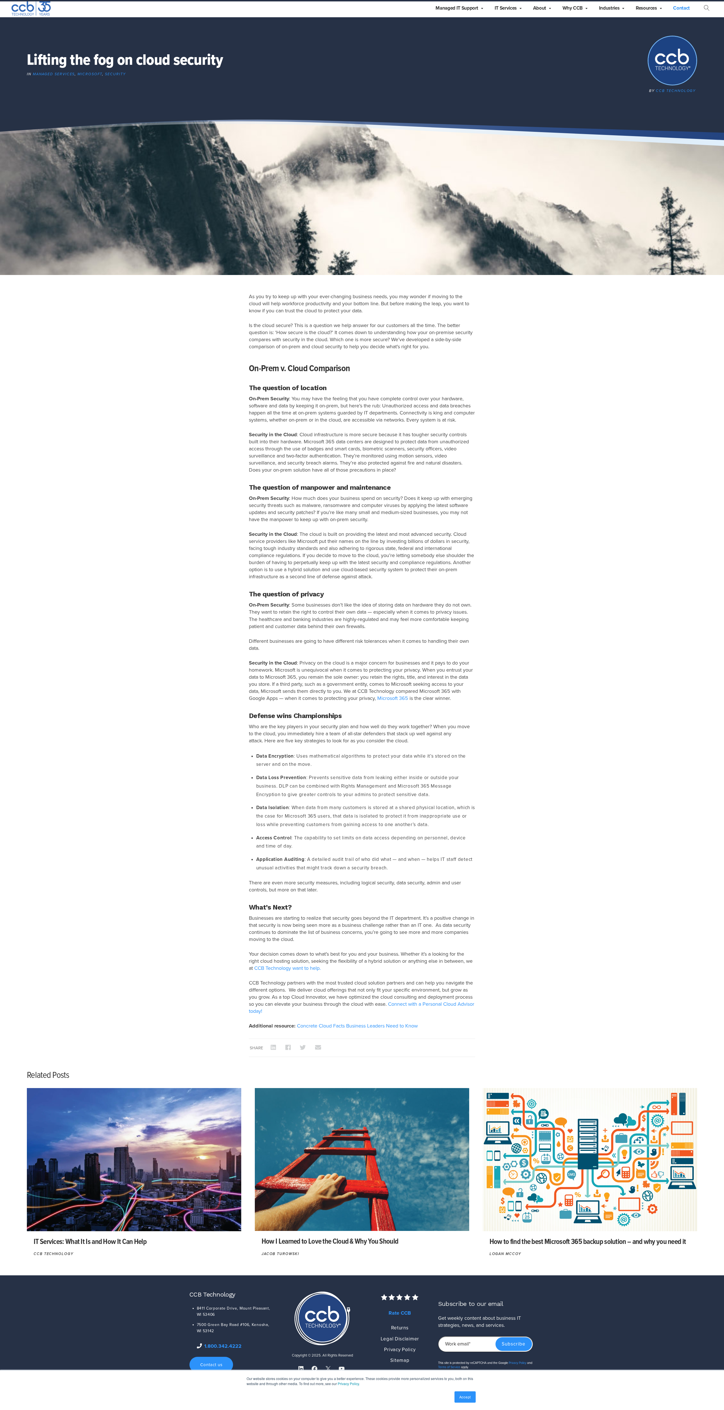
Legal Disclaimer (400, 1339)
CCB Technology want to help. (287, 968)
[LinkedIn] (273, 1048)
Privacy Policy (348, 1383)
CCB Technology (676, 91)
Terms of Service (449, 1367)
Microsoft (89, 74)
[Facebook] (288, 1048)
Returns (399, 1328)
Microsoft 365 (392, 698)
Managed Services (54, 74)
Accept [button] (465, 1396)
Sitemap (399, 1360)
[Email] (318, 1048)
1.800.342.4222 (223, 1346)
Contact (681, 8)
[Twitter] (303, 1048)
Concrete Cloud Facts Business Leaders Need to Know (357, 1026)
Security (115, 74)
